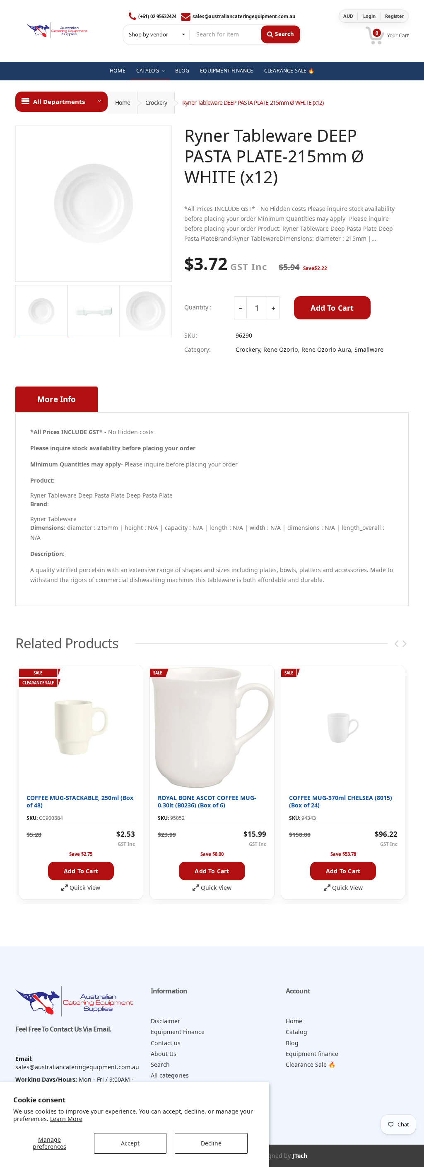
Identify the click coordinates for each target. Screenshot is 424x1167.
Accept (130, 1143)
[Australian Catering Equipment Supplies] (57, 28)
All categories (170, 1075)
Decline (211, 1143)
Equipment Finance (178, 1032)
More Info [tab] (56, 399)
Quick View (85, 888)
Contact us (166, 1043)
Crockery (156, 102)
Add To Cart (332, 308)
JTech (299, 1156)
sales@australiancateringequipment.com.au (244, 16)
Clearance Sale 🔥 (311, 1064)
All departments (59, 101)
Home (122, 102)
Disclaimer (165, 1021)
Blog (292, 1043)
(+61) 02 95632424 (157, 16)
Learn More (66, 1119)
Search (160, 1064)
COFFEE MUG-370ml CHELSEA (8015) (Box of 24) (340, 801)
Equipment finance (312, 1054)
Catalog (296, 1032)
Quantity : (198, 307)
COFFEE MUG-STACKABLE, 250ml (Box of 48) (79, 801)
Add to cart (81, 871)
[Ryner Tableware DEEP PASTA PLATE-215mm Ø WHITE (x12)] (93, 203)
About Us (163, 1054)
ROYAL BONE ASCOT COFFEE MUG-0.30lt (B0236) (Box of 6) (207, 801)
